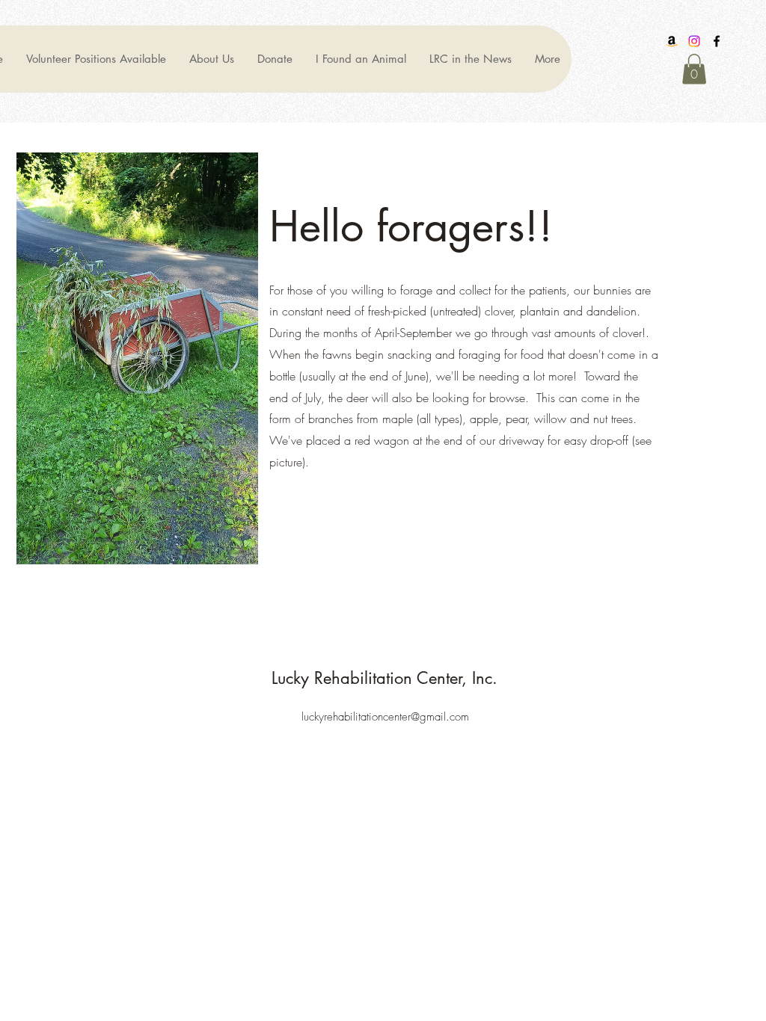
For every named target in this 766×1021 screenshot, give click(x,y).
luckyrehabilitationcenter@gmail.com (385, 716)
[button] (694, 69)
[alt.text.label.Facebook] (716, 41)
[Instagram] (694, 41)
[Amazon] (671, 41)
